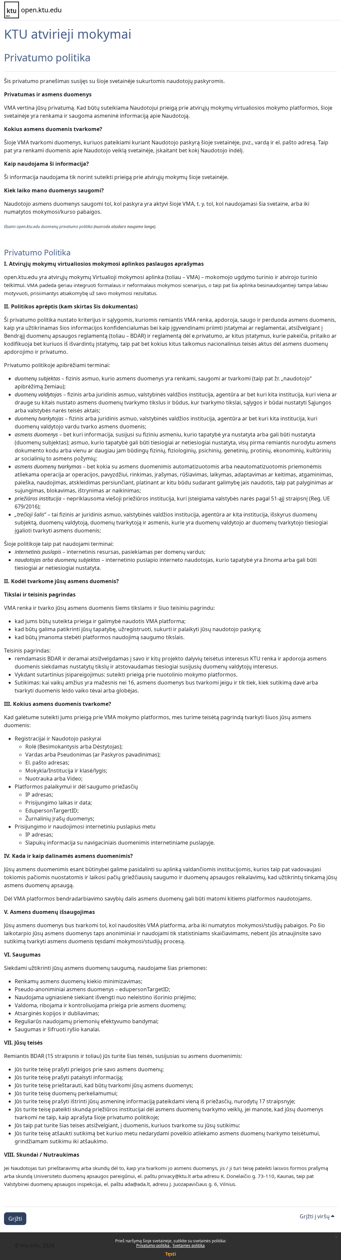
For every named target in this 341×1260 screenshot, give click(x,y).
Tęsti (170, 1254)
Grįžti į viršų (315, 1216)
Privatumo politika (153, 1245)
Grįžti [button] (15, 1218)
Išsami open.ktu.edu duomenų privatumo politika (48, 226)
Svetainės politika (188, 1245)
